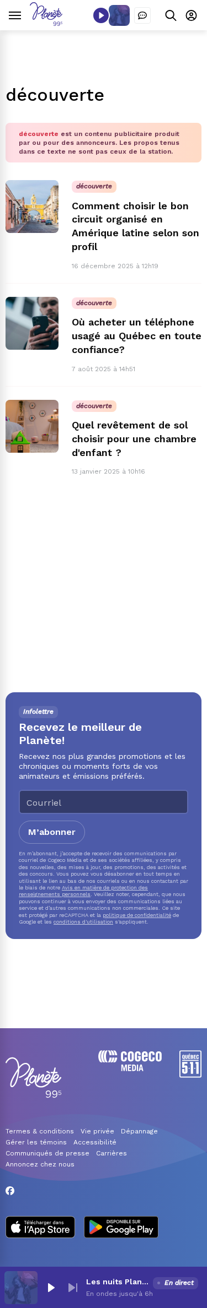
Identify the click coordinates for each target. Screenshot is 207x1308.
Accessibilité (94, 1142)
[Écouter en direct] (101, 15)
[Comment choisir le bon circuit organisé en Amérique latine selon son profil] (32, 206)
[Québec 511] (190, 1075)
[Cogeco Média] (130, 1068)
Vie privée (97, 1131)
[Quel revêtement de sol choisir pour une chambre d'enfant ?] (32, 426)
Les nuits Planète (117, 1281)
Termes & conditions (40, 1131)
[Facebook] (10, 1190)
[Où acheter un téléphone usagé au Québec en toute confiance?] (32, 323)
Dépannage (139, 1131)
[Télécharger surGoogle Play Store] (121, 1228)
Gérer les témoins (36, 1142)
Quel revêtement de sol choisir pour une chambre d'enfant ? (134, 438)
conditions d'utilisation (83, 922)
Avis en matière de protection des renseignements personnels (83, 890)
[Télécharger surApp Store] (40, 1228)
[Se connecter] (191, 15)
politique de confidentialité (137, 915)
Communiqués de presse (47, 1153)
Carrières (111, 1153)
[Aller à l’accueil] (46, 23)
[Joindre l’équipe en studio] (142, 15)
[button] (51, 1288)
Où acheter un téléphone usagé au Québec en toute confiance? (136, 335)
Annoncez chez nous (40, 1164)
